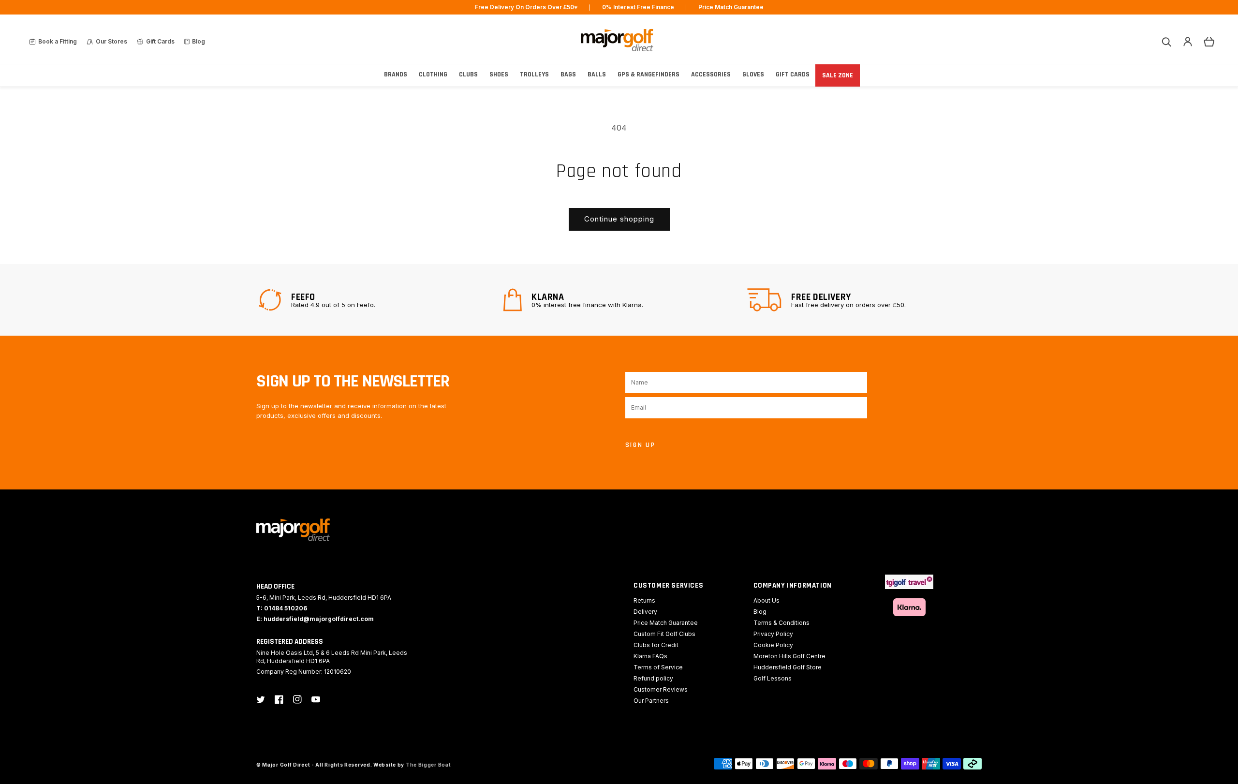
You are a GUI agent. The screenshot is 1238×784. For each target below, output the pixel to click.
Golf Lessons (772, 678)
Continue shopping (619, 218)
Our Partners (651, 700)
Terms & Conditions (781, 622)
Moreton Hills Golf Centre (789, 656)
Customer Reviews (661, 689)
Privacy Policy (773, 633)
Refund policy (653, 678)
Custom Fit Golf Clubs (664, 633)
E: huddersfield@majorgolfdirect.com (315, 618)
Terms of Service (658, 667)
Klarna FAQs (650, 656)
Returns (644, 600)
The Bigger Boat (428, 765)
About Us (766, 600)
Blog (759, 611)
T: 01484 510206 (281, 608)
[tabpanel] (375, 299)
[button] (1166, 41)
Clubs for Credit (656, 645)
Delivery (645, 611)
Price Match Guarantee (666, 622)
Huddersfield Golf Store (787, 667)
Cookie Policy (773, 645)
